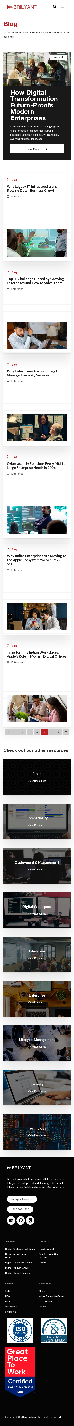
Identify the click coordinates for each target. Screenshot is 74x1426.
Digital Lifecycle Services (18, 1272)
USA (7, 1296)
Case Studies (46, 1301)
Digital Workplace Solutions (20, 1248)
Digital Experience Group (18, 1262)
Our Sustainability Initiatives (48, 1256)
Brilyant (32, 1416)
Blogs (42, 1291)
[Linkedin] (11, 1220)
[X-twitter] (30, 1220)
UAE (7, 1301)
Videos (42, 1306)
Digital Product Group (17, 1267)
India (7, 1291)
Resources (45, 1283)
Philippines (11, 1306)
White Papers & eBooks (51, 1296)
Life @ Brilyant (46, 1248)
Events (42, 1262)
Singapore (10, 1311)
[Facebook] (20, 1220)
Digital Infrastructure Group (16, 1256)
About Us (44, 1241)
